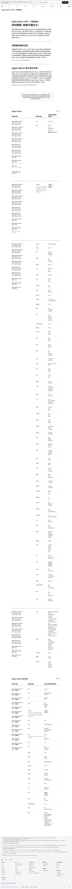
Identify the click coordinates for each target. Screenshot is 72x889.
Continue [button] (65, 2)
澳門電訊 (50, 121)
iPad (2, 865)
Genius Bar (31, 865)
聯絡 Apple (59, 875)
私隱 (57, 867)
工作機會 (58, 872)
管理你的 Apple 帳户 (19, 864)
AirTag (3, 874)
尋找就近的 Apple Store (6, 883)
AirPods (3, 871)
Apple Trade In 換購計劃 (34, 873)
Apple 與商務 (45, 864)
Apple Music (17, 872)
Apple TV (17, 870)
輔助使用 (58, 864)
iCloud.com (17, 865)
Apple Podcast (18, 874)
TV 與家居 (3, 873)
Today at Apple (32, 867)
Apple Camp (31, 871)
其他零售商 (14, 883)
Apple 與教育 (45, 870)
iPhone (3, 867)
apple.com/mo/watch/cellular (9, 848)
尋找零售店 (31, 864)
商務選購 (44, 865)
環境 (57, 865)
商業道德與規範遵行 (60, 874)
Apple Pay (4, 879)
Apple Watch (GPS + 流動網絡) (12, 10)
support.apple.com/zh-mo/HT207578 (11, 841)
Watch (3, 869)
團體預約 (30, 869)
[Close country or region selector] (70, 2)
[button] (49, 2)
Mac (2, 864)
